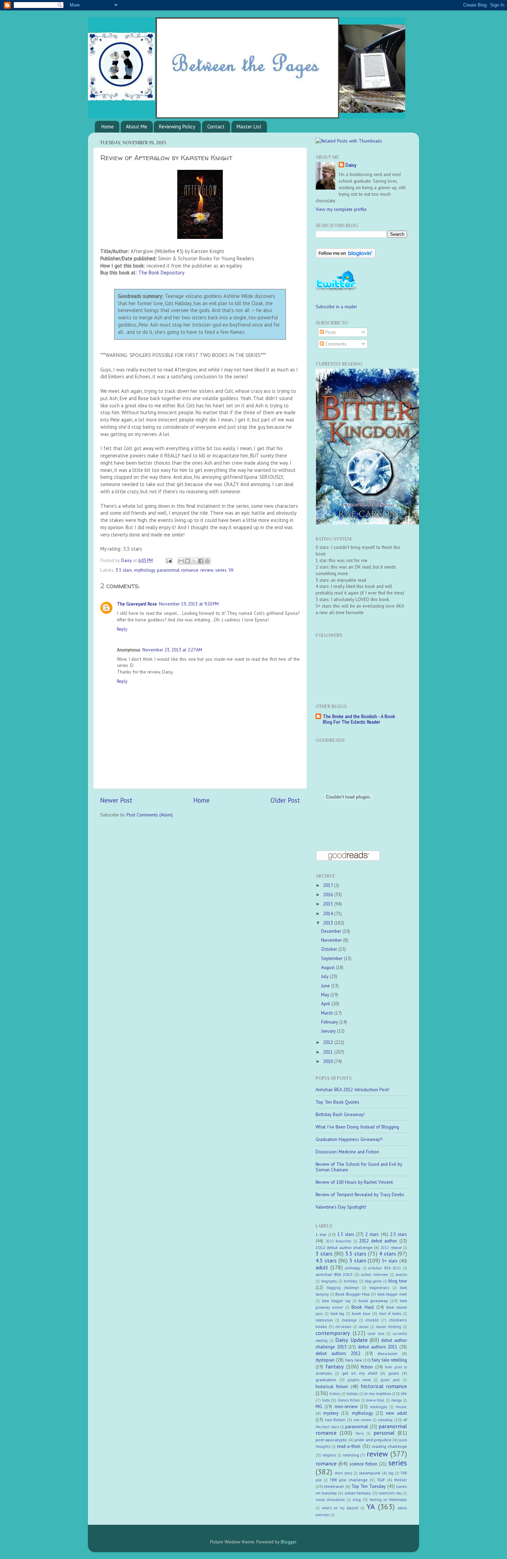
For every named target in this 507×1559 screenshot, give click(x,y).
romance (326, 1463)
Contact (216, 126)
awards (401, 1274)
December (331, 931)
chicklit (372, 1320)
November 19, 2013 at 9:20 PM (189, 604)
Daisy (127, 560)
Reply (122, 629)
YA (231, 570)
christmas (343, 1326)
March (327, 1013)
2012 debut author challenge (344, 1247)
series (221, 570)
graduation (326, 1379)
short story (343, 1473)
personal (384, 1432)
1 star (321, 1234)
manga (396, 1400)
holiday (352, 1393)
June (326, 985)
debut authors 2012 (338, 1353)
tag (391, 1473)
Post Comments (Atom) (150, 815)
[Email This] (181, 561)
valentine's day (390, 1493)
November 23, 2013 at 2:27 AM (172, 650)
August (328, 967)
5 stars (357, 1260)
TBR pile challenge (349, 1479)
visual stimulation (330, 1499)
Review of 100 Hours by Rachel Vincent (354, 1182)
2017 (328, 885)
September (332, 958)
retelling (351, 1455)
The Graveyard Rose (137, 604)
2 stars (372, 1234)
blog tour (397, 1281)
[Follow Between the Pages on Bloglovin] (345, 256)
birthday (350, 1281)
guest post (390, 1379)
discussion (387, 1353)
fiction (367, 1367)
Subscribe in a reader (336, 306)
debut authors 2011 (377, 1347)
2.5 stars (398, 1234)
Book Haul (362, 1307)
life (404, 1393)
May (325, 994)
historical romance (384, 1386)
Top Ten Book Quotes (337, 1102)
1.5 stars (345, 1234)
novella (385, 1419)
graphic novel (359, 1379)
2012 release (390, 1247)
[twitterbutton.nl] (336, 290)
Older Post (285, 800)
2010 (328, 1061)
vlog (356, 1499)
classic (364, 1326)
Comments (335, 344)
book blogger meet (392, 1294)
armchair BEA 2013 (334, 1274)
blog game (373, 1281)
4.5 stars (326, 1260)
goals (393, 1373)
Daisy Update (351, 1339)
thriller (400, 1479)
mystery (330, 1413)
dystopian (325, 1360)
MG (319, 1406)
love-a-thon (375, 1400)
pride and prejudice (373, 1439)
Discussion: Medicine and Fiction (347, 1152)
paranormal (356, 1426)
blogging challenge (343, 1287)
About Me (136, 126)
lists (326, 1400)
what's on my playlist (340, 1507)
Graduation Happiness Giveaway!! (349, 1139)
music (401, 1406)
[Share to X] (194, 561)
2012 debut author (378, 1241)
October (329, 949)
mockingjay (378, 1406)
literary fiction (349, 1400)
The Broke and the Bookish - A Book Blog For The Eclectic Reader (359, 719)
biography (329, 1281)
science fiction (363, 1464)
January (329, 1031)
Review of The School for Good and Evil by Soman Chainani (359, 1167)
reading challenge (389, 1446)
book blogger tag (336, 1300)
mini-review (346, 1406)
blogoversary (379, 1287)
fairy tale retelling (389, 1360)
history (334, 1393)
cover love (376, 1333)
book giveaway (373, 1300)
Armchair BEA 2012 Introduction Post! (352, 1089)
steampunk (369, 1472)
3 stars (324, 1253)
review (206, 570)
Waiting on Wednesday (388, 1499)
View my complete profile (341, 209)
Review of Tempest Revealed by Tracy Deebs (360, 1194)
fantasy (334, 1366)
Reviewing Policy (177, 126)
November (332, 940)
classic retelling (388, 1326)
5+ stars (390, 1261)
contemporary (333, 1332)
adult (322, 1267)
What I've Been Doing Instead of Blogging (357, 1127)
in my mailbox (377, 1393)
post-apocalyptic (331, 1439)
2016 (328, 894)
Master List (249, 126)
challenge (349, 1320)
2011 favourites (338, 1241)
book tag (337, 1313)
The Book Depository (161, 272)
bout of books (390, 1313)
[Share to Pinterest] (207, 561)
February (330, 1022)
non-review (362, 1419)
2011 (328, 1052)
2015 (328, 904)
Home (107, 126)
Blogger (288, 1542)
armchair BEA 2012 (384, 1268)
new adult (396, 1413)
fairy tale (353, 1360)
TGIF (381, 1479)
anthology (352, 1268)
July (325, 976)
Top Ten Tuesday (368, 1486)
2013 (328, 923)
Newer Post (116, 800)
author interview (374, 1274)
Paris (360, 1433)
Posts (330, 332)
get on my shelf (359, 1373)
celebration (324, 1320)
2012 (328, 1042)
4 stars (387, 1253)
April (326, 1003)
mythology (144, 570)
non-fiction (335, 1419)
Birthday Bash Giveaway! (340, 1114)
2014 (328, 913)
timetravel (334, 1486)
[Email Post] (168, 560)
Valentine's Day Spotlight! (341, 1207)
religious (329, 1455)
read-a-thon (348, 1446)
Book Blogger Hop (352, 1294)
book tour (361, 1313)
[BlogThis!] (187, 561)
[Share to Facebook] (200, 561)
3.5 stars (124, 570)
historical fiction (332, 1386)
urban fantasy (358, 1492)
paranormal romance (177, 570)
